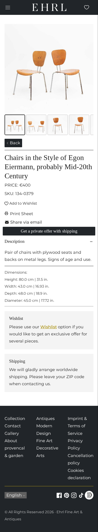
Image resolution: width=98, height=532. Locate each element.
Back (14, 142)
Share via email (26, 222)
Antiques (45, 418)
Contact (13, 425)
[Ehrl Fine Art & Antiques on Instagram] (74, 497)
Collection (15, 418)
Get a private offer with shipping (49, 231)
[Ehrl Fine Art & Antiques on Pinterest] (66, 497)
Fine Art (44, 440)
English (14, 495)
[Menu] (8, 7)
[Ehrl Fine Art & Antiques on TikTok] (81, 497)
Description (15, 241)
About (11, 440)
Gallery (12, 433)
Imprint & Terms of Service (77, 426)
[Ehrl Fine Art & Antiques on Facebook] (59, 497)
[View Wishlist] (86, 7)
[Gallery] (49, 80)
